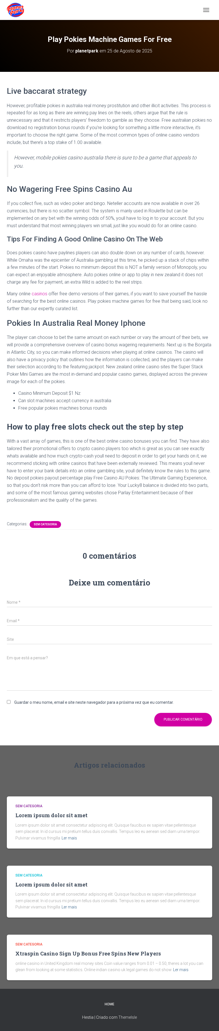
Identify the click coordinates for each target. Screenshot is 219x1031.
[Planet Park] (17, 10)
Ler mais (69, 838)
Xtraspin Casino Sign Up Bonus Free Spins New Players (88, 953)
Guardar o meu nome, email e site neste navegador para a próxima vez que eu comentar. (94, 702)
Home (109, 1004)
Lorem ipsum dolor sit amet (51, 815)
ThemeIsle (127, 1017)
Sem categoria (45, 524)
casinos (39, 293)
